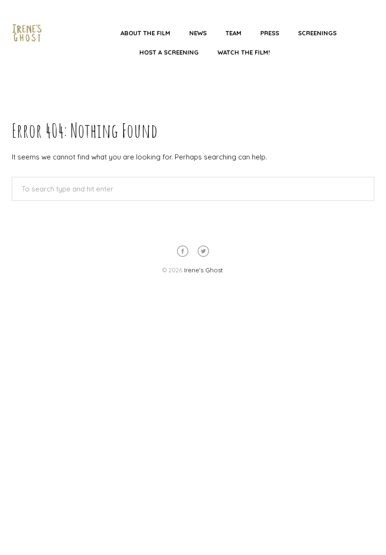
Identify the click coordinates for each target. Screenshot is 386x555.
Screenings (317, 33)
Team (233, 33)
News (198, 33)
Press (269, 33)
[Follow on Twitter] (203, 251)
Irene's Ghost (203, 270)
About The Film (145, 33)
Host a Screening (169, 52)
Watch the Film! (243, 52)
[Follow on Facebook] (182, 251)
